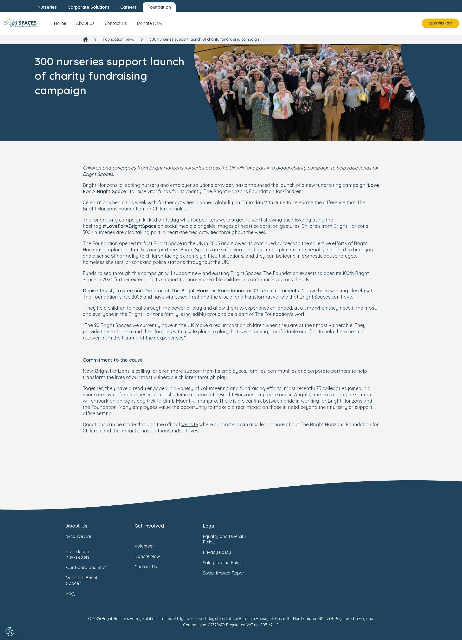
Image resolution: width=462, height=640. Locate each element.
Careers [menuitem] (128, 7)
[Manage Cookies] (11, 632)
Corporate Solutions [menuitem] (88, 7)
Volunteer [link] (144, 546)
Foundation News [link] (118, 39)
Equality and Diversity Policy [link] (224, 539)
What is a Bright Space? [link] (81, 580)
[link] (20, 23)
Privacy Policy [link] (217, 552)
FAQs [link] (71, 593)
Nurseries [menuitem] (47, 7)
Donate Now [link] (147, 556)
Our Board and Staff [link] (86, 567)
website (189, 424)
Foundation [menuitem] (159, 7)
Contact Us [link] (146, 566)
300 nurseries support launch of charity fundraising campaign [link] (204, 39)
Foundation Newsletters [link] (78, 554)
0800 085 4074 (440, 23)
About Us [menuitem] (85, 23)
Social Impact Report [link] (224, 573)
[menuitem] (60, 25)
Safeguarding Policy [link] (223, 562)
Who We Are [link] (78, 536)
